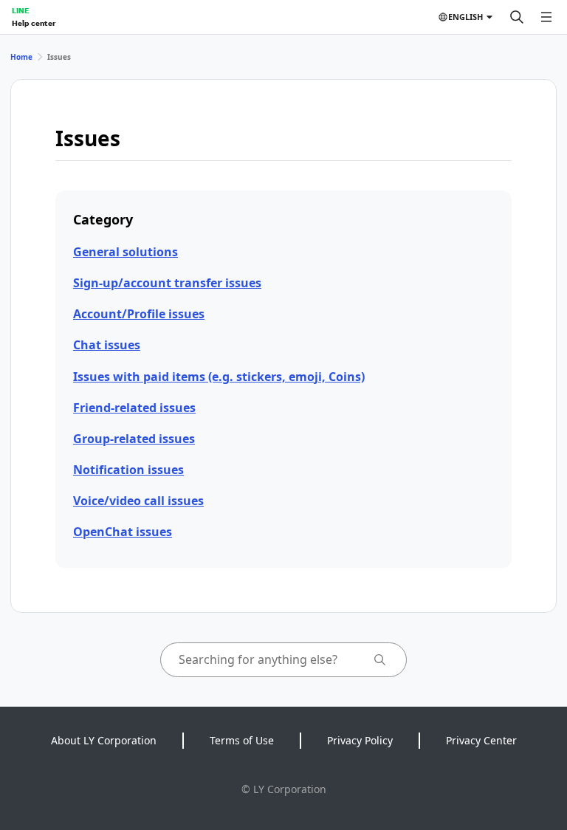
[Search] (517, 17)
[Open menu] (546, 17)
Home (21, 57)
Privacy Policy (360, 740)
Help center (33, 23)
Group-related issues (134, 439)
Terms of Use (242, 740)
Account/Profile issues (139, 314)
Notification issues (128, 470)
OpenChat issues (122, 532)
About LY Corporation (104, 740)
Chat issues (106, 345)
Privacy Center (481, 740)
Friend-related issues (134, 407)
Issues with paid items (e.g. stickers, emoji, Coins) (219, 376)
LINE (20, 10)
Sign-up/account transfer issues (167, 283)
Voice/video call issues (138, 501)
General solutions (125, 252)
